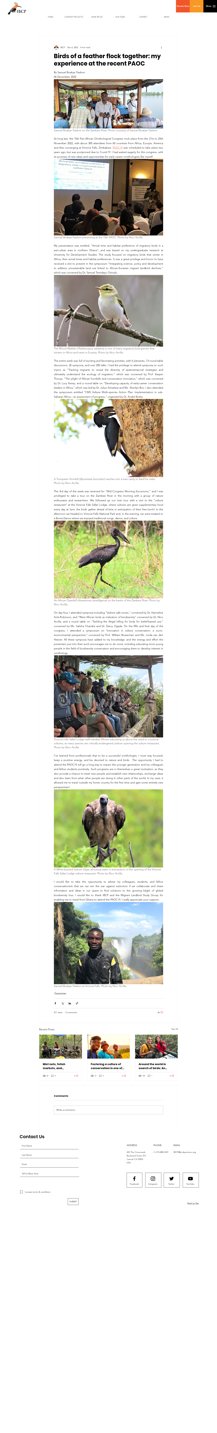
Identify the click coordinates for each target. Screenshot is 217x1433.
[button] (183, 6)
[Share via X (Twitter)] (62, 1003)
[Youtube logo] (190, 1179)
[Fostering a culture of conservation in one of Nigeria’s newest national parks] (108, 1047)
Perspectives (60, 993)
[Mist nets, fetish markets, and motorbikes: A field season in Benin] (60, 1047)
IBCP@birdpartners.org (184, 1152)
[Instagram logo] (153, 1179)
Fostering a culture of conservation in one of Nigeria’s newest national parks (106, 1066)
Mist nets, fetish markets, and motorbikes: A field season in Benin (56, 1066)
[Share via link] (77, 1003)
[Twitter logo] (171, 1179)
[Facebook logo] (134, 1179)
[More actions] (161, 47)
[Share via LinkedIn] (69, 1003)
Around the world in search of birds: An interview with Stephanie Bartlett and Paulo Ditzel (156, 1066)
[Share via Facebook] (55, 1003)
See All (174, 1029)
